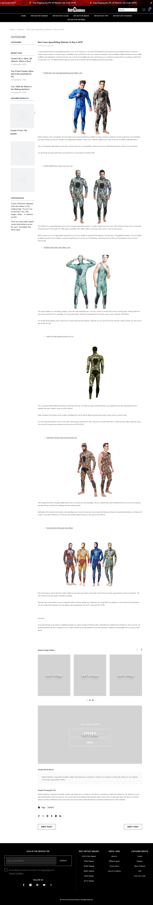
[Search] (127, 10)
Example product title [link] (21, 130)
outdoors (20, 29)
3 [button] (93, 700)
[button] (11, 113)
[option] (24, 120)
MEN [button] (90, 742)
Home (12, 29)
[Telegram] (56, 816)
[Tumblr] (52, 816)
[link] (54, 675)
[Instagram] (30, 885)
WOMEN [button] (90, 733)
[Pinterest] (47, 816)
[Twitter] (43, 816)
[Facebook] (39, 816)
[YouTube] (44, 885)
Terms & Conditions (16, 873)
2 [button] (90, 700)
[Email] (60, 816)
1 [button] (87, 700)
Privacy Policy (46, 870)
